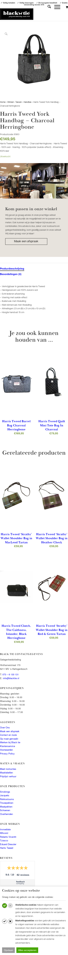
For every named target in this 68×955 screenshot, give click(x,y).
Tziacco (4, 840)
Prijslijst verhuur (8, 776)
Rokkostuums (7, 799)
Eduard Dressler (8, 844)
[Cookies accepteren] (4, 905)
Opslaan (8, 950)
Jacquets (4, 795)
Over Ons (5, 727)
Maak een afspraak (26, 241)
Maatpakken (6, 806)
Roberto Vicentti (8, 836)
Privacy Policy (7, 753)
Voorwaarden (6, 749)
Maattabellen (6, 772)
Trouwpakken (6, 802)
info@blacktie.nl (11, 678)
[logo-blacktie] (17, 14)
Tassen (18, 102)
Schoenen (5, 810)
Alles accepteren (27, 950)
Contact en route (8, 734)
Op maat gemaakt (9, 738)
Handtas (27, 102)
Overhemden (6, 814)
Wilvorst (4, 833)
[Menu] (55, 7)
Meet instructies (8, 768)
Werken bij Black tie (10, 742)
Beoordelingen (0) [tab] (10, 274)
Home (2, 102)
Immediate (5, 829)
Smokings (5, 791)
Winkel (10, 102)
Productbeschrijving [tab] (12, 268)
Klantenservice (7, 746)
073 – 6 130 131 (10, 674)
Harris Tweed (6, 847)
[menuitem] (47, 7)
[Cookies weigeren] (10, 905)
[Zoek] (47, 7)
